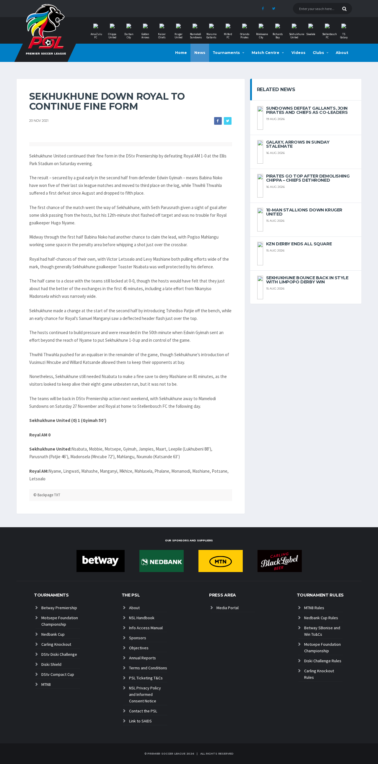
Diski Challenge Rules (322, 660)
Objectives (139, 647)
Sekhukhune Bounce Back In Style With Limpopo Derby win (307, 280)
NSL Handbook (141, 617)
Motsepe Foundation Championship (59, 621)
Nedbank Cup (53, 634)
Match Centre (265, 52)
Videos (298, 52)
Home (181, 52)
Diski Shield (51, 664)
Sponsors (137, 637)
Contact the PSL (143, 711)
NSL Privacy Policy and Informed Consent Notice (145, 694)
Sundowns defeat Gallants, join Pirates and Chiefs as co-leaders (307, 110)
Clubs (318, 52)
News (199, 52)
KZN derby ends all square (299, 244)
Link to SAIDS (140, 721)
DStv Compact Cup (57, 674)
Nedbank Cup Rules (321, 617)
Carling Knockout (56, 644)
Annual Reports (142, 658)
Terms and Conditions (148, 668)
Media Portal (227, 607)
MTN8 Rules (314, 607)
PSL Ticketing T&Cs (146, 678)
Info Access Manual (146, 627)
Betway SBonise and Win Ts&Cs (322, 631)
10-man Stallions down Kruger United (304, 212)
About (342, 52)
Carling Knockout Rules (319, 674)
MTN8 (46, 684)
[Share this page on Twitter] (228, 121)
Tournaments (226, 52)
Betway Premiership (59, 607)
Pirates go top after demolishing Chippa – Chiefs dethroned (308, 178)
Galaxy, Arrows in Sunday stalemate (298, 144)
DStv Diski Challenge (59, 654)
